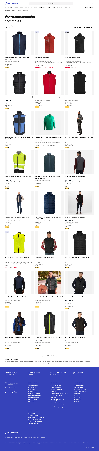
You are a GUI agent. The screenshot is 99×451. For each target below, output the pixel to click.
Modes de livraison (56, 385)
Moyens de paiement (56, 389)
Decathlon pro (77, 399)
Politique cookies (84, 442)
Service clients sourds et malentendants (57, 400)
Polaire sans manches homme (43, 361)
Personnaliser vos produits (80, 391)
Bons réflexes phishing (57, 407)
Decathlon (7, 10)
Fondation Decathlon (33, 397)
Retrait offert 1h (34, 373)
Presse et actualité (33, 391)
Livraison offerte (11, 373)
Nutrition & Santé (51, 7)
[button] (19, 293)
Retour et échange (56, 387)
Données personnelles (64, 442)
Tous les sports (8, 7)
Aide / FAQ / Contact (23, 443)
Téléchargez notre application (11, 384)
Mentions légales (54, 442)
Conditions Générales (44, 442)
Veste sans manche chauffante (60, 361)
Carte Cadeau (77, 397)
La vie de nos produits (34, 393)
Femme (16, 7)
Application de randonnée (35, 421)
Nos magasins (32, 387)
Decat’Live (76, 401)
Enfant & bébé (28, 7)
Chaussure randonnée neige (37, 363)
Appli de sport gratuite (34, 415)
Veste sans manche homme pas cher (19, 363)
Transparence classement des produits (13, 442)
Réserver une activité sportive (36, 417)
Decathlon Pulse (32, 399)
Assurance (76, 395)
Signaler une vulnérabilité (35, 443)
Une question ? (55, 397)
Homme (21, 7)
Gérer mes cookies (75, 442)
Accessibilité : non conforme (11, 443)
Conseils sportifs (32, 413)
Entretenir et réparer (79, 385)
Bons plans (68, 7)
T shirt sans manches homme (26, 361)
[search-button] (32, 4)
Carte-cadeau (89, 7)
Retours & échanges (58, 373)
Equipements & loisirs (39, 7)
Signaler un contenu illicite (58, 405)
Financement (77, 393)
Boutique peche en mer (64, 363)
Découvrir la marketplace (57, 403)
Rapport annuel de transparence (30, 442)
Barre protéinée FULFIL (51, 363)
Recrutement (31, 389)
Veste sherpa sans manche (76, 361)
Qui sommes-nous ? (33, 385)
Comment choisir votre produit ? (59, 393)
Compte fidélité (10, 388)
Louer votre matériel (79, 387)
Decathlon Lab (32, 401)
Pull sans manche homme (11, 361)
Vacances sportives (33, 423)
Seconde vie (60, 7)
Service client (78, 373)
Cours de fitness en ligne (34, 419)
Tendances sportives (56, 395)
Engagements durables (34, 395)
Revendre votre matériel (80, 389)
